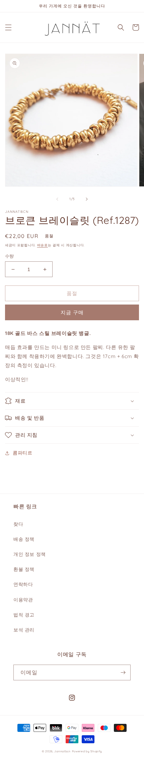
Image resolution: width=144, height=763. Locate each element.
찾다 (18, 524)
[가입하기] (123, 672)
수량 (9, 256)
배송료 (42, 245)
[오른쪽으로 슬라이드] (86, 199)
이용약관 (23, 600)
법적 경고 (23, 615)
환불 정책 (23, 569)
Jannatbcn (62, 751)
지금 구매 (72, 312)
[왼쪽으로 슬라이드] (57, 199)
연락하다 (23, 584)
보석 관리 (23, 630)
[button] (8, 27)
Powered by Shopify (87, 751)
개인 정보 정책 (29, 554)
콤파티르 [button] (22, 453)
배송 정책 (23, 539)
